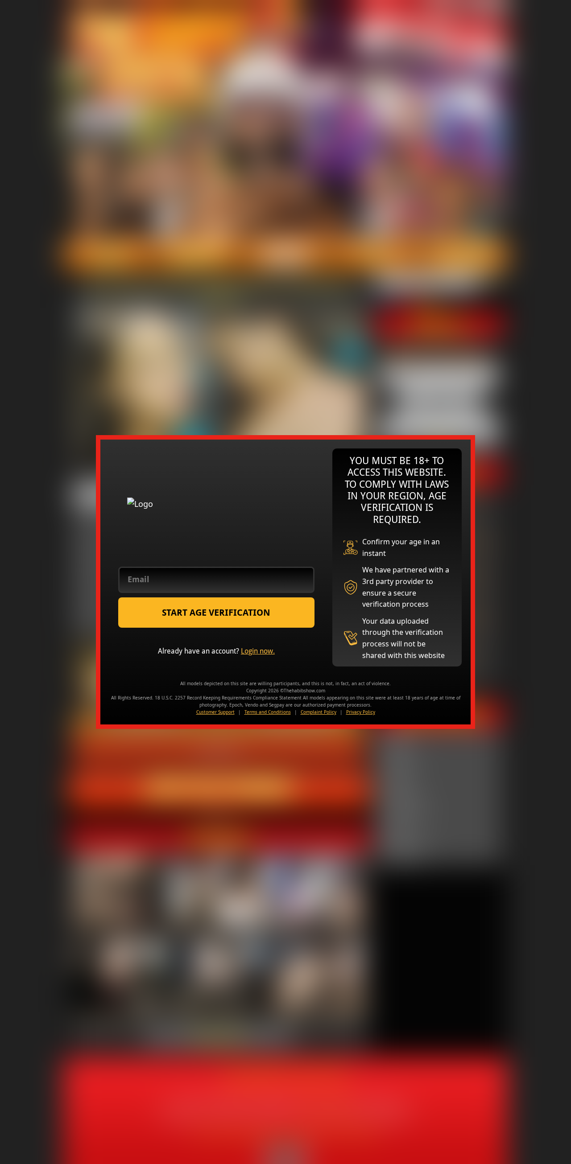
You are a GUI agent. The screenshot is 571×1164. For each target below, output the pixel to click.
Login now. (258, 651)
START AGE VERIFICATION (216, 612)
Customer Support (215, 712)
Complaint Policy (318, 712)
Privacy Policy (360, 712)
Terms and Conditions (267, 712)
